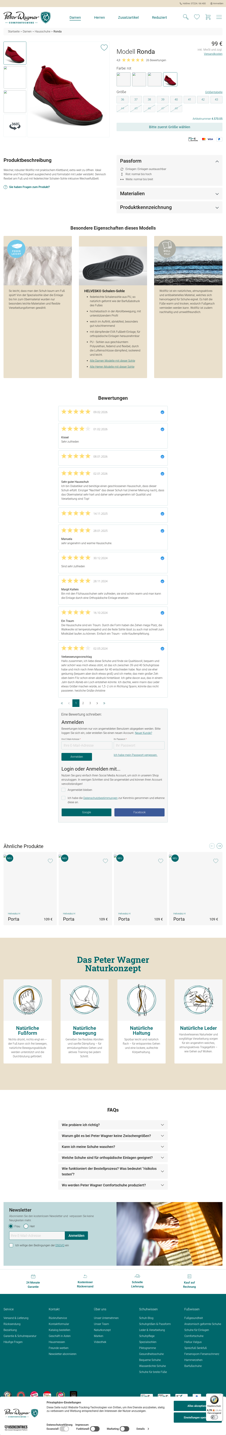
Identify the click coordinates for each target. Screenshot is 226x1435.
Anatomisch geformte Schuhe (202, 1324)
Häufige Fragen (13, 1342)
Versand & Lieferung (16, 1318)
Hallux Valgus (193, 1342)
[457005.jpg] (68, 89)
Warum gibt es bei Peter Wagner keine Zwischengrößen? (106, 1136)
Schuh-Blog (146, 1318)
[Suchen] (185, 17)
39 (162, 99)
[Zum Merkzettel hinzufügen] (104, 46)
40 (176, 99)
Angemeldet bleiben (80, 790)
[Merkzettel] (197, 17)
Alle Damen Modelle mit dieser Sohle (112, 360)
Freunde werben (59, 1348)
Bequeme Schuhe (150, 1360)
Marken (98, 1336)
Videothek (100, 1342)
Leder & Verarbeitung (152, 1330)
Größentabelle (213, 92)
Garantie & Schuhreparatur (20, 1336)
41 (189, 99)
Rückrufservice (58, 1318)
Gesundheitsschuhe (151, 1354)
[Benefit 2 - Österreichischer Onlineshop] (21, 1395)
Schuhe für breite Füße (153, 1372)
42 (203, 99)
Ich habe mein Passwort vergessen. (135, 755)
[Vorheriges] (212, 847)
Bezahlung (10, 1330)
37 (136, 99)
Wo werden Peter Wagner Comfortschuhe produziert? (104, 1185)
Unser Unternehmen (106, 1318)
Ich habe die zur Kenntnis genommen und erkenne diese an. (116, 800)
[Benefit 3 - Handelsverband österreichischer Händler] (34, 1395)
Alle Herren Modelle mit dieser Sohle (112, 366)
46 (151, 109)
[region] (56, 90)
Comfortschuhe (193, 1336)
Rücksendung (12, 1324)
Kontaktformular (59, 1324)
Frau (17, 1226)
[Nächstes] (219, 847)
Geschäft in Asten (60, 1336)
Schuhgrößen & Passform (155, 1324)
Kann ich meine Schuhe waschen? (88, 1147)
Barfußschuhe (193, 1366)
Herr (32, 1226)
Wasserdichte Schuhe (152, 1366)
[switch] (214, 1417)
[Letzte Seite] (104, 703)
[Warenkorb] (208, 17)
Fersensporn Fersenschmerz (201, 1354)
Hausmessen (57, 1342)
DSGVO (59, 1245)
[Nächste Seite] (97, 703)
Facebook (139, 812)
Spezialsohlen (147, 1342)
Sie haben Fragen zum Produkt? (29, 187)
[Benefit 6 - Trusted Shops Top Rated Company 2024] (73, 1395)
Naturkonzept (102, 1330)
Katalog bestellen (59, 1330)
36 (122, 99)
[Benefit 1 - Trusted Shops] (8, 1395)
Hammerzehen (193, 1360)
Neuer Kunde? (143, 733)
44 (125, 109)
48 (178, 109)
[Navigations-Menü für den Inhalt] (219, 18)
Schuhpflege (146, 1336)
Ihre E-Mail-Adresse (71, 739)
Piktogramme (147, 1348)
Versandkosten (213, 54)
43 (216, 99)
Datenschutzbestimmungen (100, 798)
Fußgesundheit (193, 1318)
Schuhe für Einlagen (196, 1330)
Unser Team (101, 1324)
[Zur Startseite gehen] (27, 17)
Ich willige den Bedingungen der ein (42, 1245)
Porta (13, 919)
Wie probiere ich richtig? (81, 1125)
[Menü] (220, 1396)
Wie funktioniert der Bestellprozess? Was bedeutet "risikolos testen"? (109, 1171)
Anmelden (76, 756)
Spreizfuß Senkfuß (195, 1348)
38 (149, 99)
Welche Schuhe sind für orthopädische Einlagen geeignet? (107, 1158)
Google (86, 812)
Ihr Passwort (120, 739)
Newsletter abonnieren (62, 1354)
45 (138, 109)
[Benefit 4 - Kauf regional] (47, 1395)
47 (165, 109)
